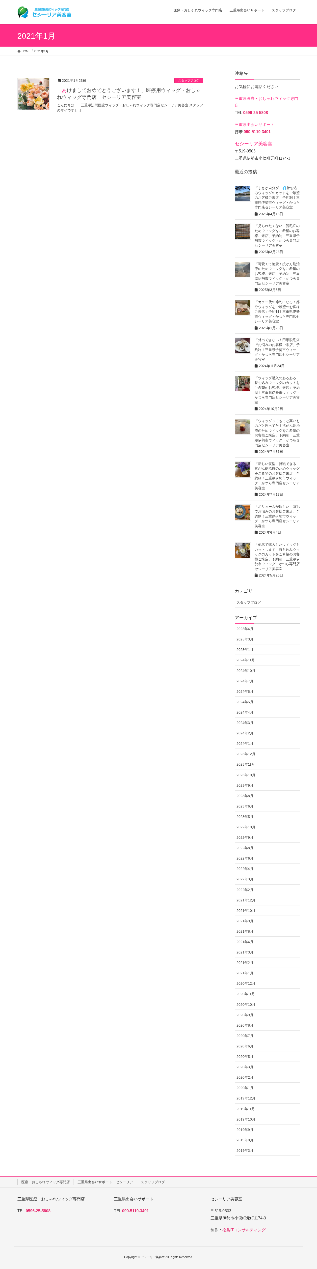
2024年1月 (245, 744)
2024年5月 (245, 702)
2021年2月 (245, 963)
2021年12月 (246, 900)
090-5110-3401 (257, 132)
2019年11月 (246, 1109)
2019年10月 (246, 1119)
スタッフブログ (188, 80)
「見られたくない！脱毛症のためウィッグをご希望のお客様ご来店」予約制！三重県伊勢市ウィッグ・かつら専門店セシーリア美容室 (277, 235)
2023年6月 (245, 806)
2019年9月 (245, 1130)
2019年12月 (246, 1098)
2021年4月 (245, 942)
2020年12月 (246, 983)
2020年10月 (246, 1005)
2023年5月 (245, 817)
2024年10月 (246, 671)
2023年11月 (246, 764)
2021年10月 (246, 911)
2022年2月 (245, 890)
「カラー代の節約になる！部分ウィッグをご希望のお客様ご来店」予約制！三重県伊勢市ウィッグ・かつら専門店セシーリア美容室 (277, 311)
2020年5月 (245, 1057)
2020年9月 (245, 1015)
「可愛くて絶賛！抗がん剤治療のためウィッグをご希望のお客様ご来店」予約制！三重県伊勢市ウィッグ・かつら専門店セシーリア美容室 (277, 273)
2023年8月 (245, 796)
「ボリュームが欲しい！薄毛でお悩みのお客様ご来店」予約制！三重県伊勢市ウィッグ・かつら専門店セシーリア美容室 (277, 516)
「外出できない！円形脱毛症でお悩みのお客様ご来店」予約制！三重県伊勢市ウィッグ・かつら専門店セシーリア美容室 (277, 349)
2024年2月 (245, 733)
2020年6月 (245, 1046)
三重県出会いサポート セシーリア (105, 1182)
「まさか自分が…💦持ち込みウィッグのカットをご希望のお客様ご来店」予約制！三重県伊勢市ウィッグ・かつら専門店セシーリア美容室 (277, 197)
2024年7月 (245, 681)
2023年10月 (246, 775)
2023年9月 (245, 785)
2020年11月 (246, 994)
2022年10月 (246, 827)
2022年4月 (245, 869)
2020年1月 (245, 1088)
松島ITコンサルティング (243, 1230)
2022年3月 (245, 879)
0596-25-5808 (255, 113)
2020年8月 (245, 1025)
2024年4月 (245, 712)
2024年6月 (245, 691)
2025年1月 (245, 650)
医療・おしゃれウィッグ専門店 (45, 1182)
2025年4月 (245, 629)
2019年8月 (245, 1140)
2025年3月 (245, 639)
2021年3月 (245, 952)
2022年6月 (245, 858)
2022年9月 (245, 837)
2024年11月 (246, 660)
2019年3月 (245, 1151)
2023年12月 (246, 754)
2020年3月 (245, 1067)
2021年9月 (245, 921)
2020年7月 (245, 1036)
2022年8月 (245, 848)
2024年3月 (245, 723)
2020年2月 (245, 1077)
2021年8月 (245, 931)
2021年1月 (245, 973)
